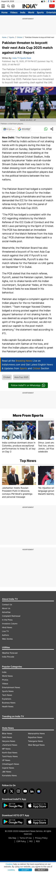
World (31, 12)
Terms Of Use (26, 838)
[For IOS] (37, 821)
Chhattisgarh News (10, 764)
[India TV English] (29, 6)
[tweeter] (11, 791)
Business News (8, 702)
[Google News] (9, 129)
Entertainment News (11, 687)
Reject (41, 870)
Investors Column (9, 623)
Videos (14, 12)
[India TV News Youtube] (54, 1)
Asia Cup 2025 (21, 377)
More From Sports (28, 415)
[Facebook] (4, 791)
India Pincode (8, 657)
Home (4, 12)
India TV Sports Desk (21, 58)
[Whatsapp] (45, 129)
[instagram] (18, 791)
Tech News (7, 695)
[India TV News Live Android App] (13, 805)
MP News (6, 749)
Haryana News (8, 741)
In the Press (7, 620)
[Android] (45, 1)
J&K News (6, 771)
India (22, 12)
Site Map (12, 838)
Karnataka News (9, 775)
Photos (5, 680)
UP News (6, 760)
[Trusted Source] (24, 129)
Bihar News (7, 733)
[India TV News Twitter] (51, 1)
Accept (25, 870)
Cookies (9, 864)
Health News (7, 706)
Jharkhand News (9, 745)
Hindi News (7, 627)
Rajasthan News (35, 737)
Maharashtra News (36, 733)
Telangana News (35, 741)
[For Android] (13, 821)
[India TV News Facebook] (48, 1)
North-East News (9, 752)
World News (7, 676)
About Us (6, 608)
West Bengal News (36, 745)
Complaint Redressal (11, 616)
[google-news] (38, 791)
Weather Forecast (10, 653)
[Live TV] (52, 6)
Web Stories (7, 639)
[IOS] (42, 1)
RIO (31, 841)
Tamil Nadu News (10, 756)
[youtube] (25, 791)
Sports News (7, 691)
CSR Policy (21, 841)
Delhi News (7, 737)
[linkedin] (32, 791)
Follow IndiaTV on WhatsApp (26, 385)
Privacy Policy (41, 838)
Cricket (19, 37)
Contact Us (7, 604)
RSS (38, 841)
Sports (40, 12)
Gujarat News (8, 768)
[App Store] (37, 805)
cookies (11, 870)
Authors (5, 635)
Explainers (6, 699)
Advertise (6, 612)
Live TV (5, 631)
